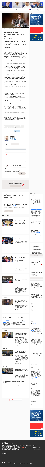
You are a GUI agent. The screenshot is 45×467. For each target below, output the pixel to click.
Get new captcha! (5, 168)
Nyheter (13, 9)
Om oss (40, 449)
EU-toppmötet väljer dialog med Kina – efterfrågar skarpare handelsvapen (21, 222)
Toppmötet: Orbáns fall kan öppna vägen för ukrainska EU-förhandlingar (21, 279)
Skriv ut (24, 131)
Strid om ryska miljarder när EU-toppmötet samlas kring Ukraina (37, 253)
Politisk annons (40, 26)
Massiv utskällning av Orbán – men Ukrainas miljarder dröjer (21, 370)
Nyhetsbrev (34, 447)
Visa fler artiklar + (36, 255)
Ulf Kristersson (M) (21, 127)
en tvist (33, 356)
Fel (5, 154)
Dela (17, 131)
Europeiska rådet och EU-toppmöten (8, 125)
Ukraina (6, 127)
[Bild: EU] (7, 222)
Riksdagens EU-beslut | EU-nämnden (12, 127)
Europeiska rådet (35, 323)
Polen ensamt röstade (38, 219)
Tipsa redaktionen (15, 144)
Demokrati (24, 9)
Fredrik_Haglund (13, 139)
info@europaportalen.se (27, 447)
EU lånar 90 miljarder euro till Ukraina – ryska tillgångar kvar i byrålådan (36, 247)
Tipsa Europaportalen (36, 449)
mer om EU (15, 205)
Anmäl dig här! (15, 185)
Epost (6, 150)
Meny (40, 9)
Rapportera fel (7, 144)
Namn (6, 146)
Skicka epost (13, 138)
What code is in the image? (17, 165)
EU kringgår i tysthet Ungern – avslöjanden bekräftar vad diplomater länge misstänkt (21, 352)
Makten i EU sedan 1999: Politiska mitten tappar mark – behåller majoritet (21, 259)
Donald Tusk (32, 330)
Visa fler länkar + (36, 277)
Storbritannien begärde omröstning (36, 209)
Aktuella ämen (38, 447)
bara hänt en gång (37, 232)
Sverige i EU (17, 9)
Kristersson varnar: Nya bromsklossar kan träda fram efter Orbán (21, 301)
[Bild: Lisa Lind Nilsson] (7, 370)
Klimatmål (20, 9)
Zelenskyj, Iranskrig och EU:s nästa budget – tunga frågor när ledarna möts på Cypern (21, 334)
